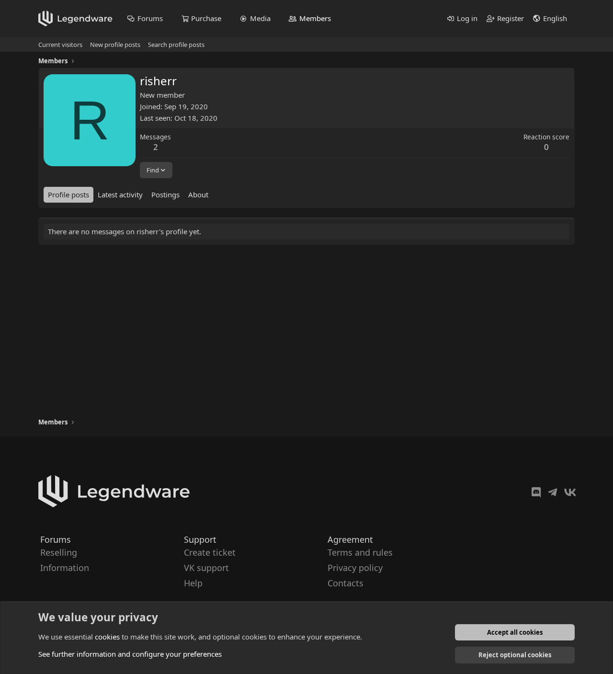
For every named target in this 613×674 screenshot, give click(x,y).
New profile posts (115, 44)
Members (315, 18)
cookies (107, 636)
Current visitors (60, 44)
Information (64, 567)
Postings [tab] (165, 194)
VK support (206, 567)
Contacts (345, 583)
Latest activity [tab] (120, 194)
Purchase (206, 18)
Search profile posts (176, 44)
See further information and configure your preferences (130, 654)
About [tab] (198, 194)
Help (193, 583)
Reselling (58, 552)
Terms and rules (360, 552)
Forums (150, 18)
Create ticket (210, 552)
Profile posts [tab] (68, 194)
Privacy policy (355, 567)
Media (260, 18)
